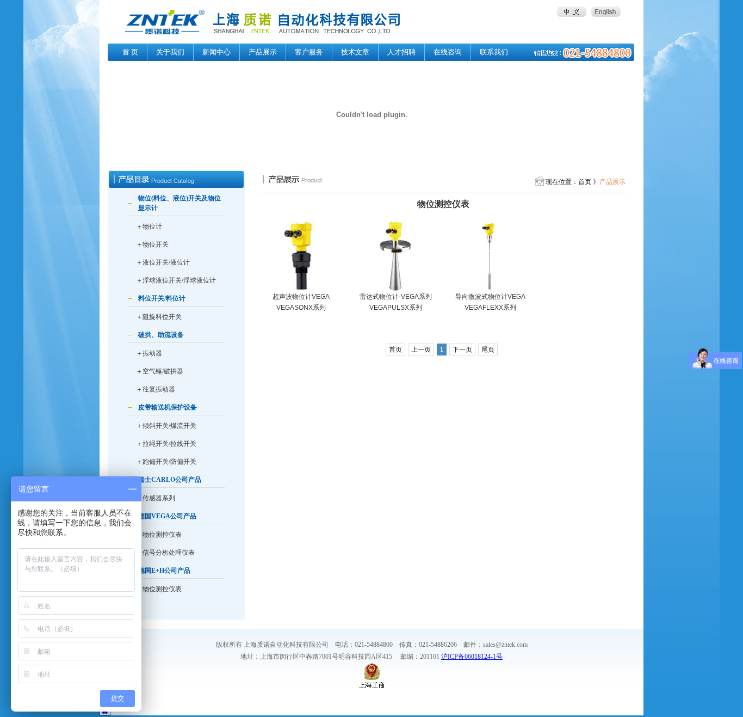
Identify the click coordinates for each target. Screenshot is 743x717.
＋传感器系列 (155, 498)
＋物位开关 (152, 244)
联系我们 (494, 52)
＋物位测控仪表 (159, 534)
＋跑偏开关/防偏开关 (166, 461)
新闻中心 (216, 52)
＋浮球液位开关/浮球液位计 (176, 280)
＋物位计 (149, 226)
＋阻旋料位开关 (159, 317)
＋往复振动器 (155, 389)
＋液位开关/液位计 (163, 262)
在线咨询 (448, 52)
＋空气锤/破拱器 (159, 371)
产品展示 (263, 52)
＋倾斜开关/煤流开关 (166, 426)
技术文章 (355, 52)
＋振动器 (149, 353)
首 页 (130, 52)
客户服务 (309, 52)
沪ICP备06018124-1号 (472, 656)
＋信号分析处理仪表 (165, 552)
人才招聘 (401, 52)
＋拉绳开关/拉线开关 (166, 444)
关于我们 (170, 52)
